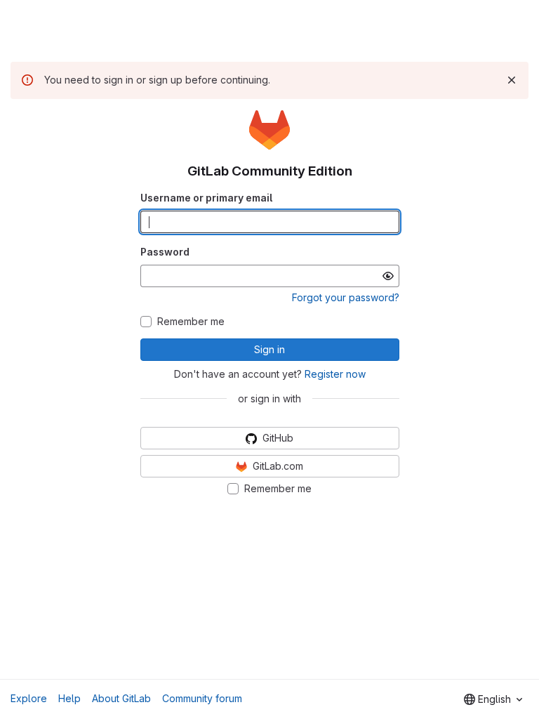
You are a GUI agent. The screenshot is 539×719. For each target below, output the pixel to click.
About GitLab (121, 698)
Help (69, 698)
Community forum (202, 698)
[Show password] (388, 276)
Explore (29, 698)
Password (164, 252)
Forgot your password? (345, 297)
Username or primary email (206, 198)
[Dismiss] (511, 80)
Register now (335, 374)
